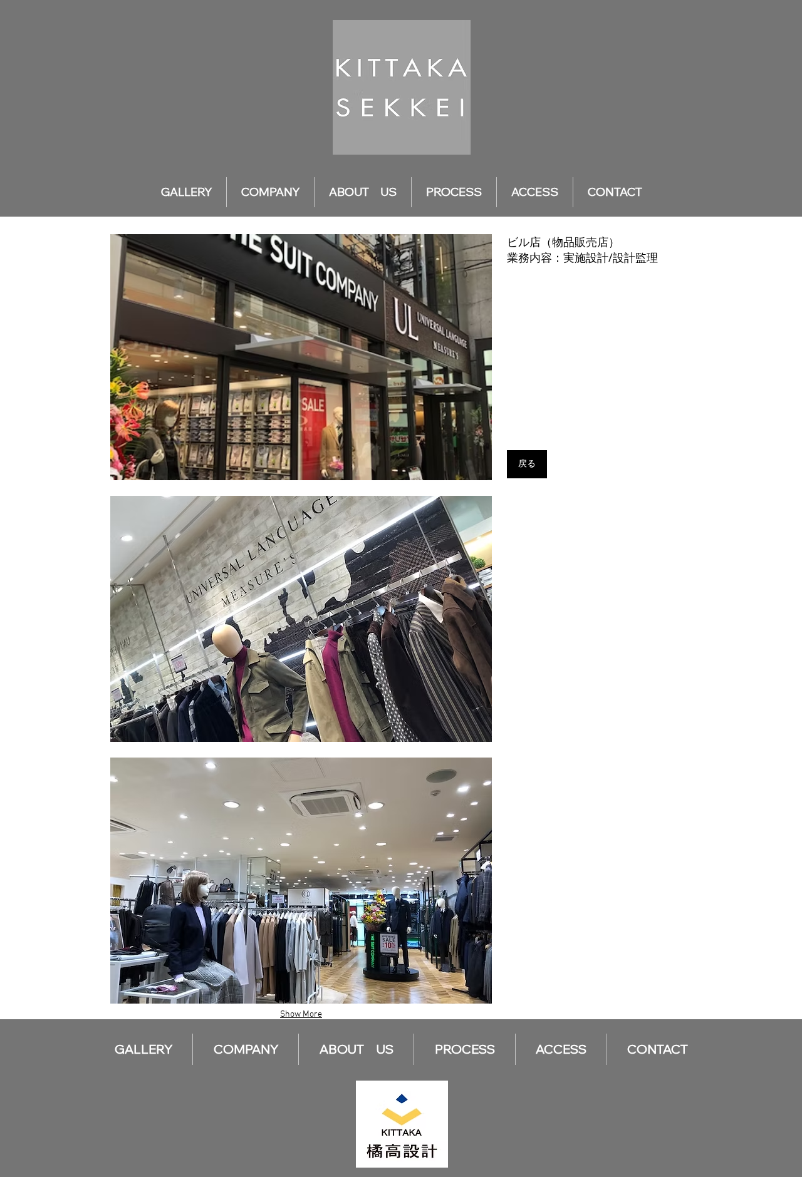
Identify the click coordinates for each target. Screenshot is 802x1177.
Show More (301, 1014)
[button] (301, 357)
